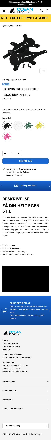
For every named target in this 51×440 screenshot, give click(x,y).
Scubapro (7, 79)
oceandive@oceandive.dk (20, 357)
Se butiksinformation (14, 175)
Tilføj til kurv (25, 161)
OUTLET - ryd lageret (29, 18)
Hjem (4, 25)
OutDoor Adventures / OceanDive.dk (19, 434)
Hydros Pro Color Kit (14, 25)
